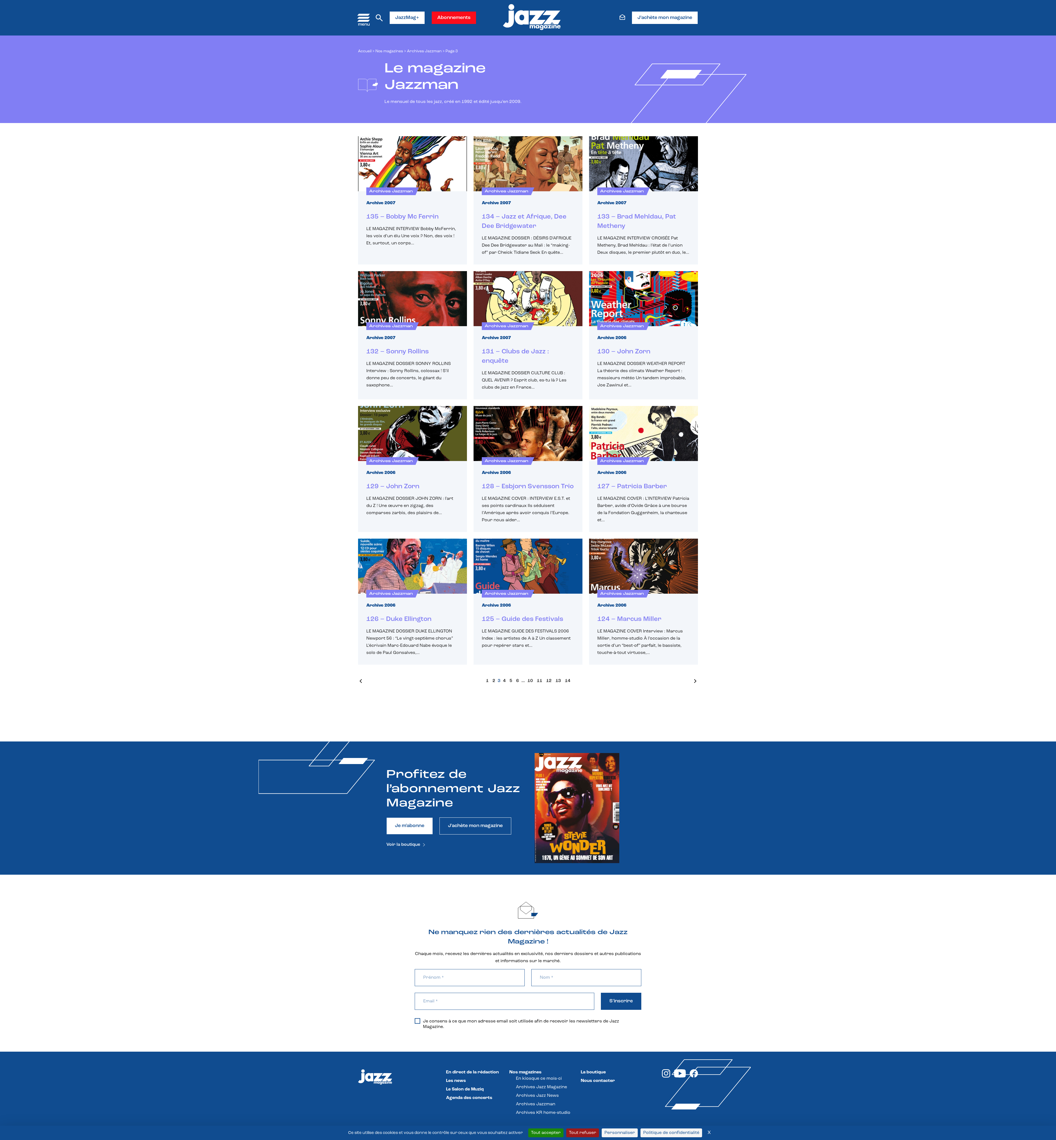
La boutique (593, 1072)
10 (530, 681)
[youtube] (680, 1076)
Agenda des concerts (469, 1098)
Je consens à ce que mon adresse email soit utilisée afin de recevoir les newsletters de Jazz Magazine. (521, 1024)
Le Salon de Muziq (465, 1089)
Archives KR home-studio (543, 1113)
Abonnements (454, 17)
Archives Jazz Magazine (541, 1087)
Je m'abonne (409, 825)
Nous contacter (598, 1081)
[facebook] (694, 1076)
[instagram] (666, 1076)
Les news (456, 1081)
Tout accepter (546, 1133)
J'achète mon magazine (664, 17)
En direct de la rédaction (472, 1072)
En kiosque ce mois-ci (539, 1078)
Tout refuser (582, 1133)
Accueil (365, 51)
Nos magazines (525, 1072)
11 (539, 681)
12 (549, 681)
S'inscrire (621, 1001)
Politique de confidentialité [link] (671, 1133)
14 (567, 681)
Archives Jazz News (537, 1095)
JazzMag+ (407, 17)
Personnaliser (619, 1133)
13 (558, 681)
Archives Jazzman (424, 51)
